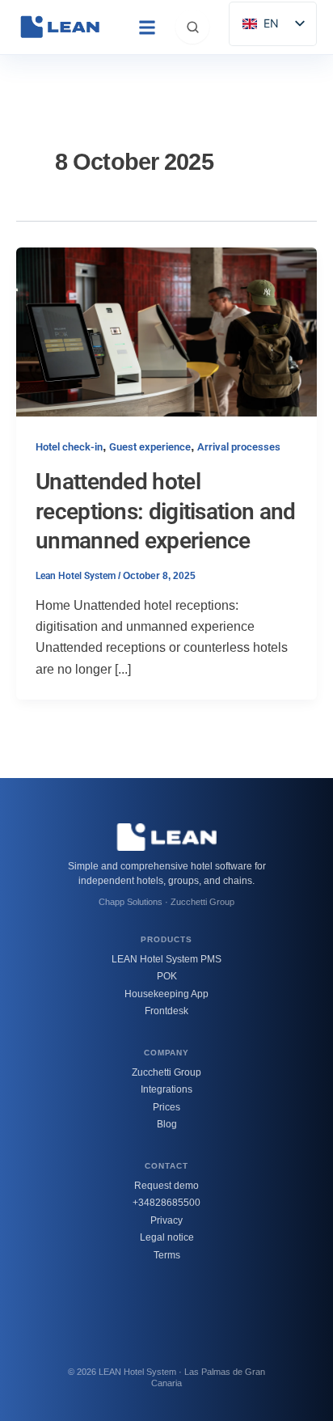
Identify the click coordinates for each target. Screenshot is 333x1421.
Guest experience (150, 447)
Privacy (166, 1220)
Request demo (166, 1185)
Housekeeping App (166, 994)
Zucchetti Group (166, 1072)
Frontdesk (166, 1011)
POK (167, 976)
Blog (167, 1124)
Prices (166, 1107)
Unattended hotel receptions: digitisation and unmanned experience (165, 511)
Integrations (166, 1089)
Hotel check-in (69, 447)
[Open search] (192, 27)
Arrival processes (238, 447)
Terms (167, 1255)
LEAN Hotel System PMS (166, 959)
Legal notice (167, 1237)
